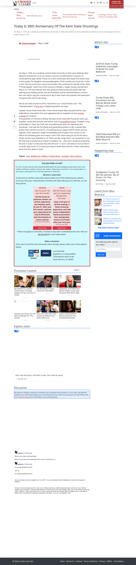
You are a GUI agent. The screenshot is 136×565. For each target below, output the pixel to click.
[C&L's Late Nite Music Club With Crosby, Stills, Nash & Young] (52, 351)
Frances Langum (28, 43)
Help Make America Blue (108, 227)
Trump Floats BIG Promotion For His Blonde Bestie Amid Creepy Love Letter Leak (106, 103)
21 (15, 331)
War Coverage (76, 156)
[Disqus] (52, 473)
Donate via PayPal (46, 253)
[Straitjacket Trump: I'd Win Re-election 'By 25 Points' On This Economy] (108, 161)
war (39, 106)
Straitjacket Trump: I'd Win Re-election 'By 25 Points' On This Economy (107, 176)
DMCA (109, 561)
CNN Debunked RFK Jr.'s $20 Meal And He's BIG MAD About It (108, 137)
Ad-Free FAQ (43, 234)
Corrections (119, 561)
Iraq (28, 156)
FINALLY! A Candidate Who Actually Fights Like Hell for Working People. (112, 221)
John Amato (99, 184)
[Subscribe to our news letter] (104, 2)
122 (14, 126)
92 (96, 47)
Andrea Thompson (102, 112)
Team (62, 561)
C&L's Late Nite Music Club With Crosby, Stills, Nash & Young (39, 375)
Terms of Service (25, 397)
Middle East (36, 156)
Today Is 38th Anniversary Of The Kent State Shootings (56, 26)
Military (44, 156)
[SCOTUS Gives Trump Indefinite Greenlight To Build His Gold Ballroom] (108, 53)
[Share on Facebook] (14, 116)
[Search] (107, 2)
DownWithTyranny (68, 121)
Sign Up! (100, 254)
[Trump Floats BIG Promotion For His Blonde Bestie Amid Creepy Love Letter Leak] (108, 87)
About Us (70, 561)
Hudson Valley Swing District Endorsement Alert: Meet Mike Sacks (111, 212)
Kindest (34, 258)
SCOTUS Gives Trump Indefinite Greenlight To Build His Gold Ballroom (107, 67)
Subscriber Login (116, 6)
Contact (79, 561)
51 (96, 155)
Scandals (65, 156)
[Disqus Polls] (52, 424)
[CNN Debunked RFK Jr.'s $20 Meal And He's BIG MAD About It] (108, 124)
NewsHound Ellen (101, 75)
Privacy (102, 561)
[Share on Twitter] (14, 122)
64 (96, 81)
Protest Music (54, 156)
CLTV (34, 3)
